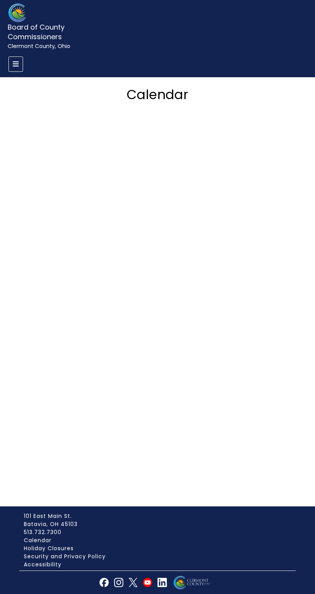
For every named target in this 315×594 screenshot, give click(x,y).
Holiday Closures (49, 548)
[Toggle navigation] (15, 64)
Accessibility (42, 564)
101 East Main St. (48, 516)
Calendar (37, 540)
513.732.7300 (42, 532)
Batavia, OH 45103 (51, 524)
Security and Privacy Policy (65, 556)
